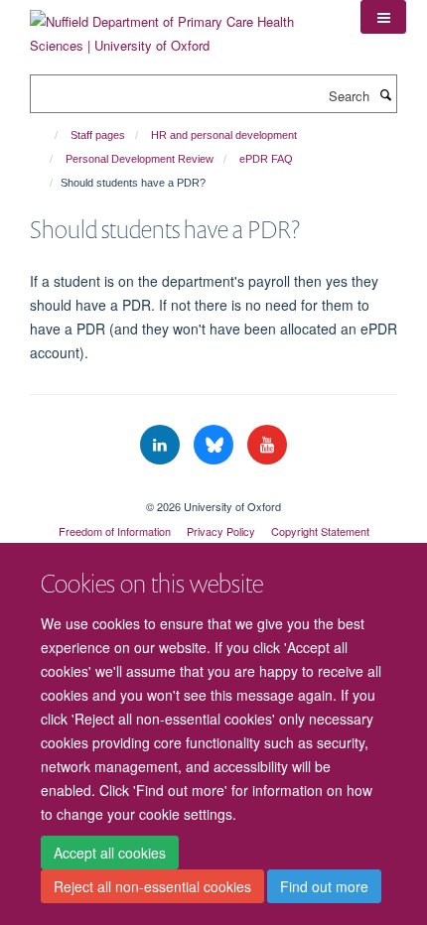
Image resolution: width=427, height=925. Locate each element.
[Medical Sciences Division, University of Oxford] (213, 489)
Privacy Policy (221, 531)
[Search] (385, 94)
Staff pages (98, 135)
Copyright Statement (320, 531)
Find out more (324, 886)
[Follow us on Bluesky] (215, 445)
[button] (383, 17)
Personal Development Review (140, 159)
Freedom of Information (115, 531)
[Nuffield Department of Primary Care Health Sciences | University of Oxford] (180, 26)
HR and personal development (224, 135)
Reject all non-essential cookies (152, 886)
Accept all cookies (110, 852)
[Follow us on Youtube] (267, 445)
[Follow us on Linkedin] (162, 445)
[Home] (47, 135)
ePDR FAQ (266, 159)
